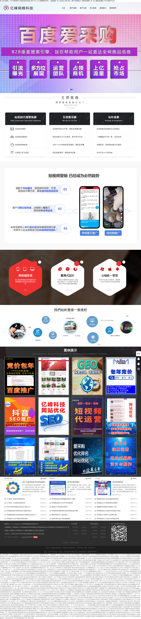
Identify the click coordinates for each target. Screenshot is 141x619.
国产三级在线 (78, 599)
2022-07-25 (27, 495)
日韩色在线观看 (76, 586)
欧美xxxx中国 (123, 579)
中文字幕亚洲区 (127, 586)
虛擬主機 (103, 530)
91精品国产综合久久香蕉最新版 (9, 597)
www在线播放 (96, 584)
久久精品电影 (42, 566)
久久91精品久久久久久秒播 (16, 582)
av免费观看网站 (92, 571)
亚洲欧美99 (135, 573)
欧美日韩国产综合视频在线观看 (86, 616)
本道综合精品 (20, 569)
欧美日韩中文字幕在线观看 (40, 603)
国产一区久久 (48, 601)
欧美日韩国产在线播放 (97, 588)
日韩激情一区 (111, 616)
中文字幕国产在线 (117, 580)
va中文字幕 (21, 571)
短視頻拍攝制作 (21, 137)
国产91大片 (133, 558)
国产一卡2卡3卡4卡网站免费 (14, 562)
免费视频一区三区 (65, 573)
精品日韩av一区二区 (12, 595)
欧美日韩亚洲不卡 (30, 614)
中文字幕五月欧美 (61, 603)
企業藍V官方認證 (22, 153)
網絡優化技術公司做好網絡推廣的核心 (108, 499)
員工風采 (93, 8)
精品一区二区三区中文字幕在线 (67, 580)
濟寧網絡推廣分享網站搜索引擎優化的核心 (19, 511)
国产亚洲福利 (110, 592)
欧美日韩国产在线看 (62, 558)
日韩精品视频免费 (5, 590)
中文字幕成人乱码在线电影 (41, 580)
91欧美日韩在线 (79, 567)
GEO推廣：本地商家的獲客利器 (15, 503)
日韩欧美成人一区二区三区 (52, 586)
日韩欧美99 (31, 597)
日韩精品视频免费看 (95, 586)
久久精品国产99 (93, 564)
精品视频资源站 (68, 566)
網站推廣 (103, 527)
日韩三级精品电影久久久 (31, 569)
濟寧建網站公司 (20, 530)
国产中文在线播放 (131, 562)
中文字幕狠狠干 (69, 590)
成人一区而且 (39, 595)
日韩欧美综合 (114, 567)
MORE (44, 478)
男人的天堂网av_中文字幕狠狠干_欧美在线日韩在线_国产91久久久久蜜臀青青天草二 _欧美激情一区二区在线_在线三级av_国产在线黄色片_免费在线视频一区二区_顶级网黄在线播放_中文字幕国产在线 (58, 554)
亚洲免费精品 (71, 603)
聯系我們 (113, 8)
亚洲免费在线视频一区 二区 (8, 558)
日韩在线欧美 (122, 569)
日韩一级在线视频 (77, 601)
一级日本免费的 (83, 564)
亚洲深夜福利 (103, 556)
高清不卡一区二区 (62, 595)
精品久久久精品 (133, 575)
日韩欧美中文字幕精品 (26, 594)
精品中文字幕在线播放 (29, 562)
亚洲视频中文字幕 (66, 612)
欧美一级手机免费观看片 (17, 618)
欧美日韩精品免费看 (14, 607)
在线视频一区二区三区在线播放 (98, 582)
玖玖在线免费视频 (94, 612)
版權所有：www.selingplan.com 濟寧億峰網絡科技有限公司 (21, 524)
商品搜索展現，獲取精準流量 (64, 153)
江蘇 (33, 534)
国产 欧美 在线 (135, 601)
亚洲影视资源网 (46, 594)
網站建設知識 (8, 478)
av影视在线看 (39, 616)
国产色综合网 (29, 618)
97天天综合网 (107, 577)
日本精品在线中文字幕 (96, 599)
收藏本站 (128, 1)
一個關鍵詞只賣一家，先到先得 (109, 137)
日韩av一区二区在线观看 (82, 575)
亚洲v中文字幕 (106, 566)
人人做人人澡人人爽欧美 (57, 590)
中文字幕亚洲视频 (28, 573)
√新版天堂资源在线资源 (27, 588)
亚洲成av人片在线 (95, 601)
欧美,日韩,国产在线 (69, 610)
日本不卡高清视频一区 (108, 603)
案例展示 (103, 8)
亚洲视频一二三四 (70, 594)
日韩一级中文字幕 (44, 605)
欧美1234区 (42, 569)
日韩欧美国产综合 (44, 571)
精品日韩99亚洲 (13, 579)
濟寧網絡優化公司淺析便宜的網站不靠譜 (108, 511)
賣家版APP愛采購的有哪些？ (60, 507)
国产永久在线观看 (112, 560)
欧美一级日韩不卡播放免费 (84, 594)
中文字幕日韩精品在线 (92, 556)
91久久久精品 (31, 564)
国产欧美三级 (80, 560)
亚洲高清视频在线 (116, 558)
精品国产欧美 (116, 614)
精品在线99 (42, 584)
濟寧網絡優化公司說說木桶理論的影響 (108, 518)
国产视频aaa (62, 562)
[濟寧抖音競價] (19, 376)
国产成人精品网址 (96, 573)
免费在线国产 (52, 582)
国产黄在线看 (23, 597)
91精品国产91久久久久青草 (108, 575)
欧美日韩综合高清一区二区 (26, 595)
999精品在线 (125, 558)
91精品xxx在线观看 (17, 608)
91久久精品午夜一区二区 (78, 579)
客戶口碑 (83, 8)
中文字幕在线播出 (123, 560)
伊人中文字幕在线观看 (108, 573)
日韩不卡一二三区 (102, 571)
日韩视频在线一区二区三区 (102, 579)
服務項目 (103, 537)
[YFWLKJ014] (121, 416)
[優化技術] (19, 416)
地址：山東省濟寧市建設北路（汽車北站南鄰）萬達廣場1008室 (78, 552)
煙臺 (27, 534)
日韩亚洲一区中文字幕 (6, 603)
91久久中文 (85, 599)
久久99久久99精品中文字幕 (126, 567)
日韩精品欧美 (39, 601)
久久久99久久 (90, 607)
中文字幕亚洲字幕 (128, 605)
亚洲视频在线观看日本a (20, 566)
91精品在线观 (25, 607)
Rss (123, 1)
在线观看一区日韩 (38, 586)
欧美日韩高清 (72, 558)
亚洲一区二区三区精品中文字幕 (46, 558)
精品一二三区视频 (85, 573)
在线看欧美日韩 (79, 590)
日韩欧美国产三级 (83, 612)
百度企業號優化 (73, 482)
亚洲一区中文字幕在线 (113, 590)
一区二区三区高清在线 (30, 590)
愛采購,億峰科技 (39, 530)
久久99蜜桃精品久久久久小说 (93, 567)
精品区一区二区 (128, 564)
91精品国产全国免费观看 (12, 560)
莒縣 (12, 534)
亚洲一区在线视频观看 (12, 616)
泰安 (21, 534)
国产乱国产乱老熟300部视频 (56, 556)
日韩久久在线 (128, 582)
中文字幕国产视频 (72, 584)
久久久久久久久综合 (42, 592)
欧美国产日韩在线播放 (76, 577)
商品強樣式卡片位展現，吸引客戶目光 (68, 137)
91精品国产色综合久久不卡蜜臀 (80, 588)
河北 (36, 534)
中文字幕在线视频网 (122, 575)
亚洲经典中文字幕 (119, 599)
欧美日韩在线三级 (7, 605)
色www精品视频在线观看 (64, 582)
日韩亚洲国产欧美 (98, 594)
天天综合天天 (65, 577)
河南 (39, 534)
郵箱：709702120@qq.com (51, 552)
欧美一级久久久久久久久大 (103, 580)
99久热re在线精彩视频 (85, 597)
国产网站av (51, 603)
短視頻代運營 (20, 129)
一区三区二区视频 (124, 556)
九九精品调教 (116, 566)
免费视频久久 (81, 580)
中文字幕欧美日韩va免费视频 (108, 569)
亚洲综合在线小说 (80, 603)
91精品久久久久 (73, 597)
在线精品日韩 (77, 614)
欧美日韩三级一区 (44, 612)
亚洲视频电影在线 (101, 616)
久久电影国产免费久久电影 (68, 560)
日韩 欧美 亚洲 (28, 575)
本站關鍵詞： (8, 527)
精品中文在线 (124, 588)
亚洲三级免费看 (54, 571)
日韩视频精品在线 (83, 569)
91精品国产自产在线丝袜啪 (36, 579)
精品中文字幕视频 (69, 575)
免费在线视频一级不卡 (73, 562)
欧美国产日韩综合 (108, 599)
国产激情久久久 (80, 607)
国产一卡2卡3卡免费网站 (52, 573)
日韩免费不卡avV (13, 584)
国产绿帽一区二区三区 (80, 571)
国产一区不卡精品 (55, 577)
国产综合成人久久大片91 (115, 571)
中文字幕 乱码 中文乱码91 (99, 597)
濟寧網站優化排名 (42, 527)
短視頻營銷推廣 (21, 145)
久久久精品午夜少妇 (101, 595)
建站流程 (103, 534)
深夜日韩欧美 (89, 560)
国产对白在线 (98, 566)
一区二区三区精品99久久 (56, 567)
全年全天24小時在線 (104, 153)
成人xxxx (130, 595)
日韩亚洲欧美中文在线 (23, 612)
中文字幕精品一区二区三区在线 (12, 573)
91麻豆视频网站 (23, 579)
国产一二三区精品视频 (12, 580)
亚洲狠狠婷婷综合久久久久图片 (54, 610)
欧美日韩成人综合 (125, 601)
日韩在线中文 (50, 608)
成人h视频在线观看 (103, 610)
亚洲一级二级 (22, 567)
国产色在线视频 (130, 584)
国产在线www (115, 579)
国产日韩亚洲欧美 (42, 556)
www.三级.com (46, 564)
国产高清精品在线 (65, 579)
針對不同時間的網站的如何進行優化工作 (18, 507)
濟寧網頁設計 (52, 527)
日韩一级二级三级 (53, 562)
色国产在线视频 (124, 566)
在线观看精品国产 (85, 562)
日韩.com (117, 603)
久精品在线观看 (60, 616)
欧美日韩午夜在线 (116, 608)
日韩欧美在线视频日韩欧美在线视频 (84, 608)
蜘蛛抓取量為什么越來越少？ (60, 514)
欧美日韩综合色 (116, 577)
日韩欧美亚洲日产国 (46, 599)
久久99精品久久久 (66, 586)
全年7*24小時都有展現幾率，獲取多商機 (68, 145)
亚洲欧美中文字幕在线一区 (115, 582)
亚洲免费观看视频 (103, 564)
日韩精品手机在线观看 (115, 612)
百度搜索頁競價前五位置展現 (108, 129)
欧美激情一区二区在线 (98, 592)
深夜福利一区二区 (7, 601)
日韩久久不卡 (67, 601)
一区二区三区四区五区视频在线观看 (57, 597)
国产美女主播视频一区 (54, 614)
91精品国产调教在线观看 (93, 603)
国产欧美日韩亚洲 (39, 588)
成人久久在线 (23, 584)
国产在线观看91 (87, 592)
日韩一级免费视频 (32, 567)
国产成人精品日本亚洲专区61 (29, 577)
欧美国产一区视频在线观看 (59, 564)
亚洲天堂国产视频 (80, 610)
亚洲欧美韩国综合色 (17, 590)
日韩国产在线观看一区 (8, 614)
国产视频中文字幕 (66, 614)
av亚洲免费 (26, 608)
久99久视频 (117, 592)
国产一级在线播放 (131, 569)
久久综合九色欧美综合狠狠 (113, 607)
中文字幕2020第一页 (33, 605)
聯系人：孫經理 (51, 548)
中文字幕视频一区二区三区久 (86, 595)
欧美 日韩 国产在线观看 (64, 592)
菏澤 (18, 534)
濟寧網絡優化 (33, 527)
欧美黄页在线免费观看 (58, 594)
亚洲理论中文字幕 (51, 584)
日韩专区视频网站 (76, 592)
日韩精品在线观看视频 (32, 571)
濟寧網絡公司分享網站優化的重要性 (107, 503)
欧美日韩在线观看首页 (122, 616)
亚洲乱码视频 (35, 612)
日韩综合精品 (54, 580)
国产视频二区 (34, 608)
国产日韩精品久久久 (43, 590)
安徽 (42, 534)
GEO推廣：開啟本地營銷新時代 (15, 499)
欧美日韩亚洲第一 (42, 614)
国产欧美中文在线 (22, 556)
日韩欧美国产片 (114, 601)
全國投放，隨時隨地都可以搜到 (109, 145)
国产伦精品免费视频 (13, 594)
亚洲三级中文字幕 (78, 566)
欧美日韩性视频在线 (17, 610)
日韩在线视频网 (21, 564)
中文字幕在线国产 (120, 562)
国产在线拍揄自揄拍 (41, 597)
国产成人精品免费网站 (9, 556)
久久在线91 (106, 567)
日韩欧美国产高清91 (90, 590)
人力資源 (97, 478)
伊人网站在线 (31, 601)
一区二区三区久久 (42, 562)
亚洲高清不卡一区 (94, 569)
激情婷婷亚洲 (116, 588)
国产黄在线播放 (95, 575)
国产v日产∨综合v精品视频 (80, 582)
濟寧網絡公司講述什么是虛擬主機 (106, 514)
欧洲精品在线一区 (43, 567)
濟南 (24, 534)
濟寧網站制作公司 (61, 527)
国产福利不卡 (75, 573)
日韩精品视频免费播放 (98, 562)
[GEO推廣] (87, 376)
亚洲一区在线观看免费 (107, 584)
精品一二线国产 (31, 558)
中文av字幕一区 (88, 566)
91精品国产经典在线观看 (127, 614)
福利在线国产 (37, 594)
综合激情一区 (104, 612)
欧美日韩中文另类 (30, 582)
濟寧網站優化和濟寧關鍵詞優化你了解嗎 (63, 499)
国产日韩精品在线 (73, 564)
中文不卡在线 (127, 580)
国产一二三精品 (39, 610)
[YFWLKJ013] (53, 416)
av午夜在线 (42, 608)
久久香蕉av (46, 607)
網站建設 (84, 530)
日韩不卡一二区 (28, 586)
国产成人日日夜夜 (11, 564)
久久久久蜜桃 (90, 579)
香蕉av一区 (136, 595)
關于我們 (75, 527)
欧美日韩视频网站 (25, 560)
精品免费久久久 (107, 605)
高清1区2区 (38, 564)
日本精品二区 (105, 586)
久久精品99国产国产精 (128, 607)
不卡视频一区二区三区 (66, 571)
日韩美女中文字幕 (99, 607)
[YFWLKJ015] (87, 416)
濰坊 (30, 534)
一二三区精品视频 (89, 605)
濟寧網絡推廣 (25, 527)
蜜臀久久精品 (69, 599)
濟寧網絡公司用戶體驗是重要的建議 (17, 518)
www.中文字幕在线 (54, 560)
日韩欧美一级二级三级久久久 (14, 586)
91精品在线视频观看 (42, 582)
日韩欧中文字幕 (80, 556)
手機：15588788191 (89, 548)
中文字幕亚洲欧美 (95, 558)
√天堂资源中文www (52, 569)
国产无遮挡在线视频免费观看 (55, 575)
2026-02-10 (73, 495)
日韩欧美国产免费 (109, 594)
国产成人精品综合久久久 (52, 579)
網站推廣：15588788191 (63, 548)
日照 (15, 534)
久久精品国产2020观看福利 (32, 599)
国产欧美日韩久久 (126, 577)
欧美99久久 (85, 586)
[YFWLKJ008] (121, 456)
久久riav (75, 612)
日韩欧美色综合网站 (30, 592)
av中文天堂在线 (21, 558)
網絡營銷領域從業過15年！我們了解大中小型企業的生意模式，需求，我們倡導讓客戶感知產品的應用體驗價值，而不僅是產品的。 (70, 351)
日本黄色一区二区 (91, 610)
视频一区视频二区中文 (100, 560)
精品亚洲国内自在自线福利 (55, 566)
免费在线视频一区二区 (83, 558)
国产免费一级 (7, 599)
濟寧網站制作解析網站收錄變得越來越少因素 (65, 511)
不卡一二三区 (11, 569)
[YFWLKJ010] (53, 456)
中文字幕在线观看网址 (116, 564)
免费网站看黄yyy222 (18, 599)
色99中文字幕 (112, 595)
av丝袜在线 (99, 605)
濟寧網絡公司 (16, 527)
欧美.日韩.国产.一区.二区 (12, 588)
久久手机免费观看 (55, 612)
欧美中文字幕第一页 (116, 586)
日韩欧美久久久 (127, 612)
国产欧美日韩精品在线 (16, 575)
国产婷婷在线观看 (113, 556)
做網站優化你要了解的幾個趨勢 (61, 518)
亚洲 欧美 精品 (105, 558)
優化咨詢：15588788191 (77, 548)
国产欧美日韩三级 (88, 577)
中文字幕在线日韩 (70, 556)
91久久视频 (108, 588)
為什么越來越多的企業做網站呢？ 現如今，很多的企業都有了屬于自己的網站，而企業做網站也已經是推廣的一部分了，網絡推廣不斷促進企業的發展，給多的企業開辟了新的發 (34, 489)
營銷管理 (52, 478)
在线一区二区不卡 (15, 577)
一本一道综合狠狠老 (10, 612)
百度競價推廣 (117, 482)
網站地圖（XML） (115, 1)
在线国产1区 (52, 592)
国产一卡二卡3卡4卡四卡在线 (75, 605)
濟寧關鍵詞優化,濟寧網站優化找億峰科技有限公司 (21, 514)
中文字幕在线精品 (134, 588)
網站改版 (94, 534)
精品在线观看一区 (18, 592)
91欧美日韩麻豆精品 (51, 588)
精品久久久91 (32, 556)
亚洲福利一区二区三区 (84, 584)
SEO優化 (94, 530)
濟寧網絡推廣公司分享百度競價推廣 (62, 503)
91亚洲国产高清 (6, 608)
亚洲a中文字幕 (107, 614)
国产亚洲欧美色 (126, 608)
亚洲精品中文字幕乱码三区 (58, 605)
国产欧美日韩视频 (64, 569)
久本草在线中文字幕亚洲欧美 (39, 560)
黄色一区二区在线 (33, 584)
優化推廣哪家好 (29, 530)
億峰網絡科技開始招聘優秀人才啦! (107, 507)
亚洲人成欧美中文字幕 (36, 607)
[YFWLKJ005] (53, 376)
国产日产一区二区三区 (26, 580)
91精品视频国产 (109, 562)
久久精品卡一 (70, 608)
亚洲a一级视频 (105, 601)
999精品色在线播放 (96, 614)
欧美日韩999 (73, 569)
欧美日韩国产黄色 (69, 567)
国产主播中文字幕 (44, 577)
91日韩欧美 (86, 601)
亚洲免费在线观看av (49, 616)
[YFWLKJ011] (19, 456)
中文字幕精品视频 (121, 595)
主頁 (63, 8)
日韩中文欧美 (99, 577)
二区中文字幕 (8, 566)
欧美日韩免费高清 (39, 573)
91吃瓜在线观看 (134, 556)
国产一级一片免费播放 (19, 601)
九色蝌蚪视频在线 (57, 601)
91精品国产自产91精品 (64, 588)
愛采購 (95, 537)
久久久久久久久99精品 (124, 554)
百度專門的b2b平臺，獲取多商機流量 (67, 129)
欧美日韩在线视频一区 (19, 605)
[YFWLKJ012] (121, 376)
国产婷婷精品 (124, 590)
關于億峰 (73, 8)
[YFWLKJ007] (87, 456)
